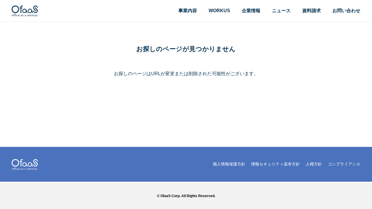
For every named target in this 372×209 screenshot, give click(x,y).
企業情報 (251, 10)
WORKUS (219, 10)
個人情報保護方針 (229, 164)
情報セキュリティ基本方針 (275, 164)
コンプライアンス (344, 164)
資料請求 (311, 10)
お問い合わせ (346, 10)
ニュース (281, 10)
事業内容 (187, 10)
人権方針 (314, 164)
